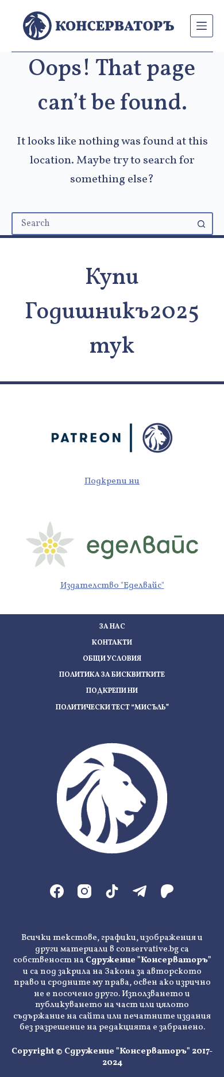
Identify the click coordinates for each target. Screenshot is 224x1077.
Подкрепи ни (112, 481)
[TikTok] (112, 891)
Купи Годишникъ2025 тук (112, 312)
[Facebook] (57, 891)
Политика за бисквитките (112, 675)
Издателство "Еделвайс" (112, 586)
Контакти (112, 643)
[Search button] (201, 223)
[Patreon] (167, 891)
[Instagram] (84, 891)
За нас (112, 627)
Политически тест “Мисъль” (112, 708)
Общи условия (112, 659)
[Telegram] (139, 891)
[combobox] (102, 223)
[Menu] (201, 25)
